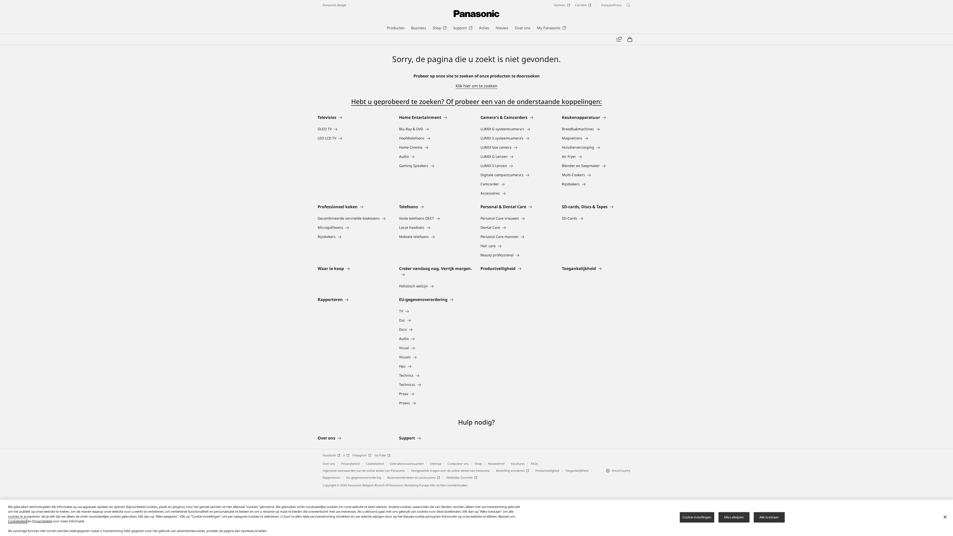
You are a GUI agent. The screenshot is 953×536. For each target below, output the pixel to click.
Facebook (329, 455)
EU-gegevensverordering (363, 477)
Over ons (329, 464)
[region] (476, 518)
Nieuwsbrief (496, 464)
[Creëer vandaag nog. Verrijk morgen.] (436, 274)
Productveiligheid (547, 471)
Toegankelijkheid (576, 471)
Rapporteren (331, 477)
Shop (478, 464)
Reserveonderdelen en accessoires (411, 477)
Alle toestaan (769, 517)
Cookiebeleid (375, 464)
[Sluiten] (945, 517)
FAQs (534, 464)
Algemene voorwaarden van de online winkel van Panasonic (364, 471)
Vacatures (518, 464)
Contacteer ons (458, 464)
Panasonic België (334, 5)
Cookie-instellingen (696, 517)
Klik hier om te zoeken (476, 86)
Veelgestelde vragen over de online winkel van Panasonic (450, 471)
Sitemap (435, 464)
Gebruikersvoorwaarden (407, 464)
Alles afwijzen (734, 517)
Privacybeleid (350, 464)
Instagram (359, 455)
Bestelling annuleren (510, 471)
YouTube (380, 455)
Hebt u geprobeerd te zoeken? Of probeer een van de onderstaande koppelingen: (476, 101)
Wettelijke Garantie (459, 477)
